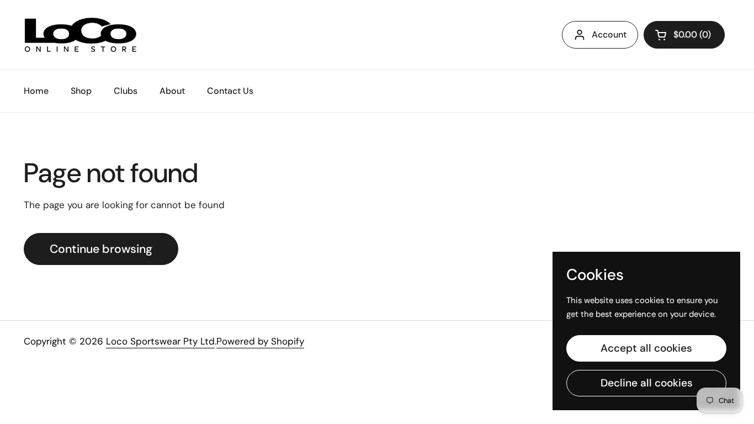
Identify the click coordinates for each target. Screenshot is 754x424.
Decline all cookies (647, 383)
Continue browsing (101, 249)
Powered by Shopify (260, 341)
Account (609, 34)
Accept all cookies (646, 348)
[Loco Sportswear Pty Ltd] (80, 35)
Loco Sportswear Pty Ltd (160, 341)
